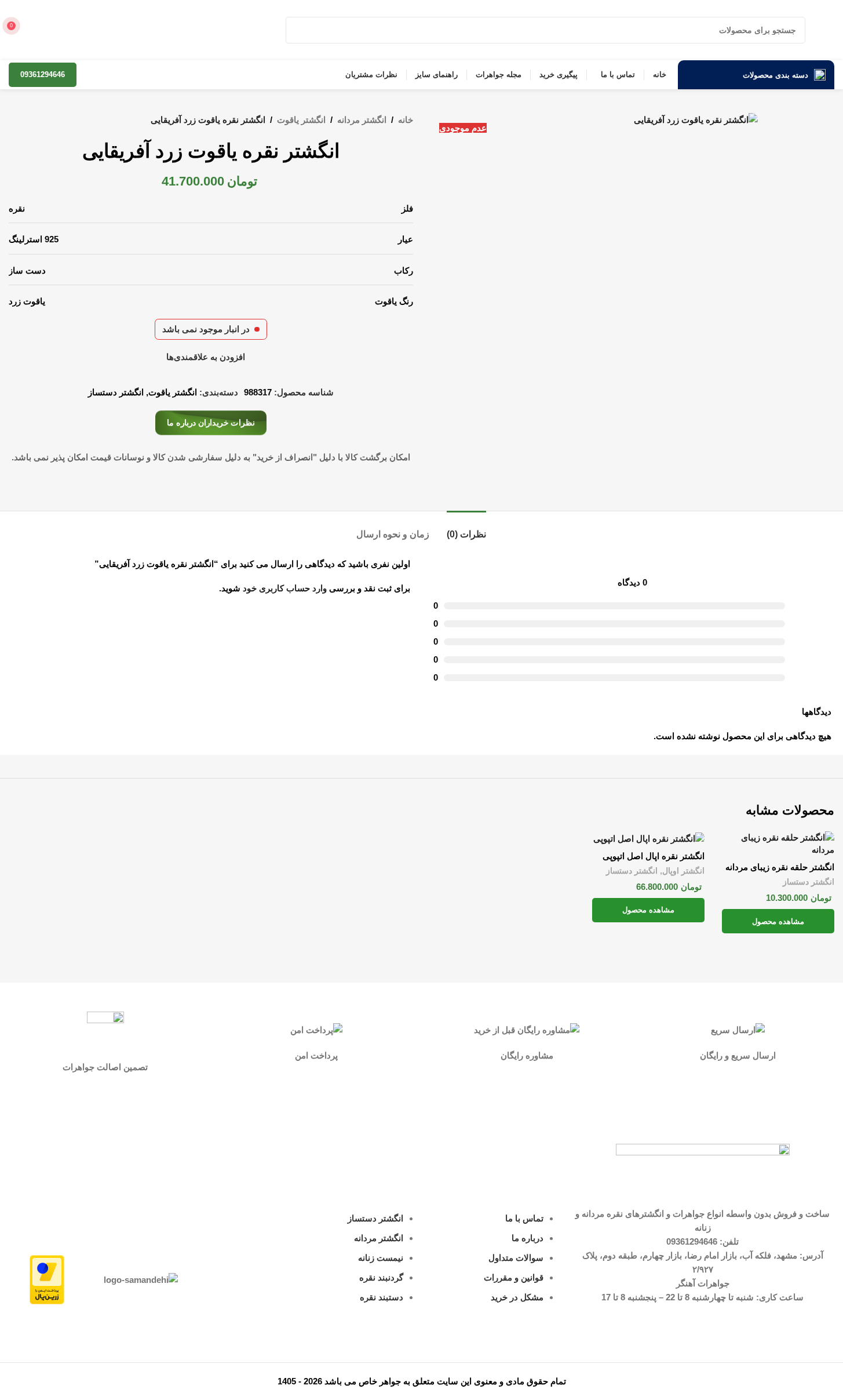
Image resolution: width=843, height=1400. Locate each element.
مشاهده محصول (778, 921)
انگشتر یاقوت (301, 120)
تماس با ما (524, 1218)
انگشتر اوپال (683, 870)
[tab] (466, 528)
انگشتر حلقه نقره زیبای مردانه (779, 867)
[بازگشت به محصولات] (30, 121)
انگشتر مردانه (361, 120)
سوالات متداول (515, 1258)
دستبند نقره (381, 1297)
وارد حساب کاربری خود (285, 588)
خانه (405, 120)
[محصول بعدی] (16, 121)
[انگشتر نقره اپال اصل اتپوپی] (648, 838)
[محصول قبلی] (43, 121)
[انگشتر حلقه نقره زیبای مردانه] (778, 843)
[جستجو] (299, 30)
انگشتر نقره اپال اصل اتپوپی (654, 856)
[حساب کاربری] (37, 30)
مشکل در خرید (517, 1297)
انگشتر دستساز (116, 392)
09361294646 (42, 74)
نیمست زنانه (380, 1258)
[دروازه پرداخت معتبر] (47, 1279)
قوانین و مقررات (513, 1277)
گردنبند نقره (381, 1277)
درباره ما (527, 1238)
